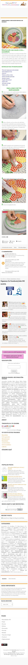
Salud (3, 413)
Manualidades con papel (7, 392)
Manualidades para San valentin (14, 404)
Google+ (19, 241)
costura (17, 383)
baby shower (16, 381)
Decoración (5, 384)
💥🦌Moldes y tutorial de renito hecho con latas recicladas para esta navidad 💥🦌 (17, 314)
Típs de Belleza (14, 413)
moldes (3, 407)
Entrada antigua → (22, 247)
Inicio (15, 247)
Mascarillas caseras (20, 405)
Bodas (24, 381)
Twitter (13, 241)
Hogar (3, 621)
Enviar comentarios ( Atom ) (13, 279)
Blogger (19, 430)
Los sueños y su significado (13, 539)
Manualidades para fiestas (18, 396)
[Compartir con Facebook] (7, 237)
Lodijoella (4, 446)
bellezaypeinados (6, 437)
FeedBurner (17, 373)
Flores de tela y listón (12, 387)
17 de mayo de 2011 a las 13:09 (12, 259)
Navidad (4, 632)
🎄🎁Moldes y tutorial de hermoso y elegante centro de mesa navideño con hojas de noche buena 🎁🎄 (17, 325)
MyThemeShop (12, 653)
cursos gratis (23, 382)
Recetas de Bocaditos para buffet (17, 410)
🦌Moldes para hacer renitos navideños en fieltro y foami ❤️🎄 (17, 336)
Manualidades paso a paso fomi (9, 405)
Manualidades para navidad (10, 401)
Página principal (6, 639)
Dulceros (16, 386)
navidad (6, 408)
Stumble (5, 242)
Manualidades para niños (19, 552)
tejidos (7, 413)
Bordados (4, 382)
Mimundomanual (6, 439)
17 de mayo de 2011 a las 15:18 (12, 271)
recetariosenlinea (6, 442)
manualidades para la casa (9, 398)
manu (9, 390)
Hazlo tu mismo (13, 389)
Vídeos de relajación (17, 572)
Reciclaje (23, 411)
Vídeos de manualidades (13, 416)
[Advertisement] (12, 13)
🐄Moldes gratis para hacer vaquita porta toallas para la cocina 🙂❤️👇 (16, 302)
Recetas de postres (7, 411)
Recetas (6, 410)
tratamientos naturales (12, 414)
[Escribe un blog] (4, 237)
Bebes (21, 381)
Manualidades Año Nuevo (20, 391)
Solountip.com (15, 650)
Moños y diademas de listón (7, 560)
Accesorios (5, 381)
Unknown (7, 261)
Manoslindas (5, 435)
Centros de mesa (11, 382)
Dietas (9, 386)
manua (12, 390)
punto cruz (17, 561)
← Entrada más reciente (6, 247)
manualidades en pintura (9, 393)
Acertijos (10, 381)
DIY (12, 386)
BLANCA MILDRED (10, 254)
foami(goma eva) (22, 387)
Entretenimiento (22, 386)
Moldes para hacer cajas (10, 407)
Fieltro (4, 387)
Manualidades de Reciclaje (19, 392)
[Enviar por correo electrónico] (2, 237)
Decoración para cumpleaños (8, 532)
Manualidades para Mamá (16, 399)
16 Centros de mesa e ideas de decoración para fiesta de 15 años (15, 494)
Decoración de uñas (13, 384)
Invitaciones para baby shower (15, 476)
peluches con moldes (18, 408)
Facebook (5, 241)
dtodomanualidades (6, 444)
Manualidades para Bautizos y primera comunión (14, 394)
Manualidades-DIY (6, 619)
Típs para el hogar (6, 634)
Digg (11, 242)
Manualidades (5, 441)
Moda (25, 405)
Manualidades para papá (18, 402)
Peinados (10, 408)
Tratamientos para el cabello (8, 570)
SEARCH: (4, 578)
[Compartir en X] (5, 237)
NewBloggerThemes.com (10, 654)
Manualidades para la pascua (8, 549)
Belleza (4, 626)
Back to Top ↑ (14, 655)
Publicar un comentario (7, 272)
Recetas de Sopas (17, 411)
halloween (4, 389)
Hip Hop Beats (20, 654)
